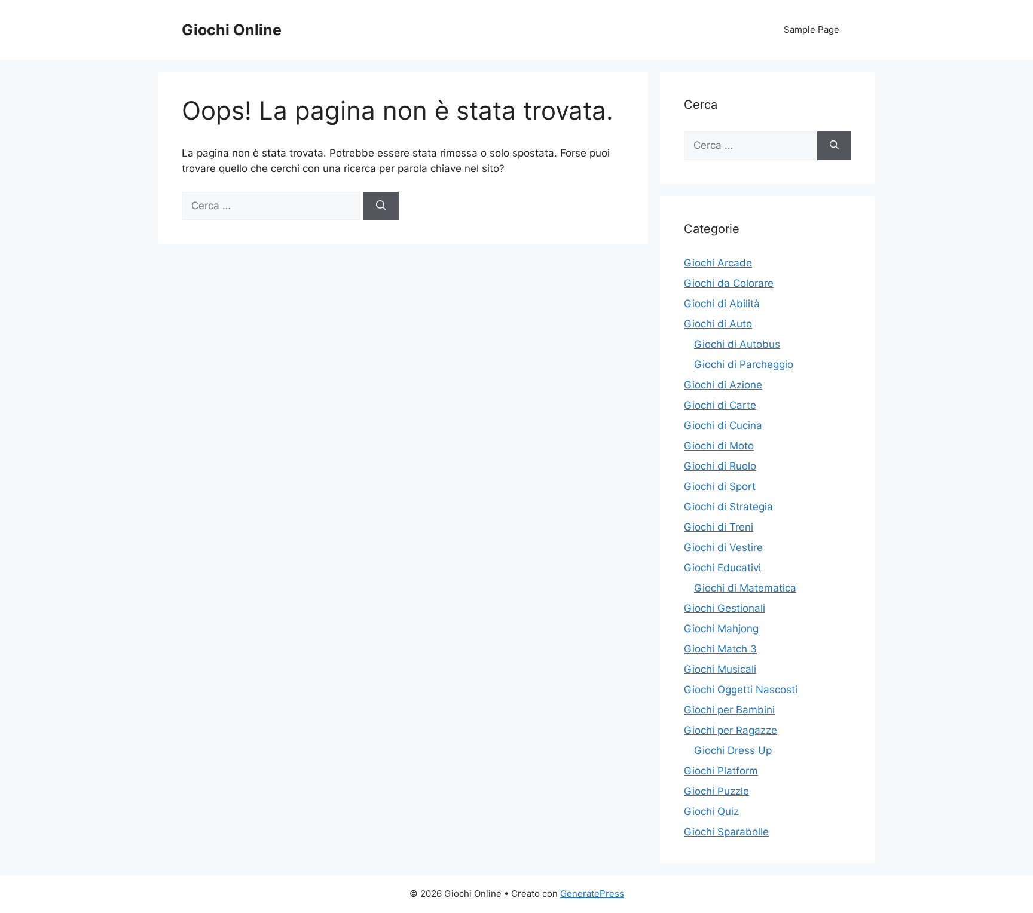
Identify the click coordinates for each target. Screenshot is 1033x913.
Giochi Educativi (722, 568)
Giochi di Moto (719, 446)
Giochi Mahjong (721, 629)
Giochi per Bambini (729, 710)
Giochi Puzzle (716, 791)
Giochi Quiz (711, 811)
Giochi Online (232, 30)
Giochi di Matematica (745, 588)
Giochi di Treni (718, 527)
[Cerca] (381, 206)
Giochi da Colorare (729, 283)
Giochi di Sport (720, 486)
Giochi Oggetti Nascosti (740, 690)
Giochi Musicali (720, 669)
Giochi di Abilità (722, 304)
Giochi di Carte (720, 405)
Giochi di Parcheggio (743, 364)
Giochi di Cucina (723, 425)
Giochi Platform (721, 771)
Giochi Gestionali (724, 608)
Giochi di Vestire (723, 547)
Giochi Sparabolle (726, 832)
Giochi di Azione (723, 385)
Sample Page (811, 29)
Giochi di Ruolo (720, 466)
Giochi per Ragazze (730, 730)
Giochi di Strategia (728, 507)
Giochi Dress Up (733, 750)
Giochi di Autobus (737, 344)
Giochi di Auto (718, 324)
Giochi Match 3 (720, 649)
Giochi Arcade (718, 263)
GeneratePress (592, 893)
